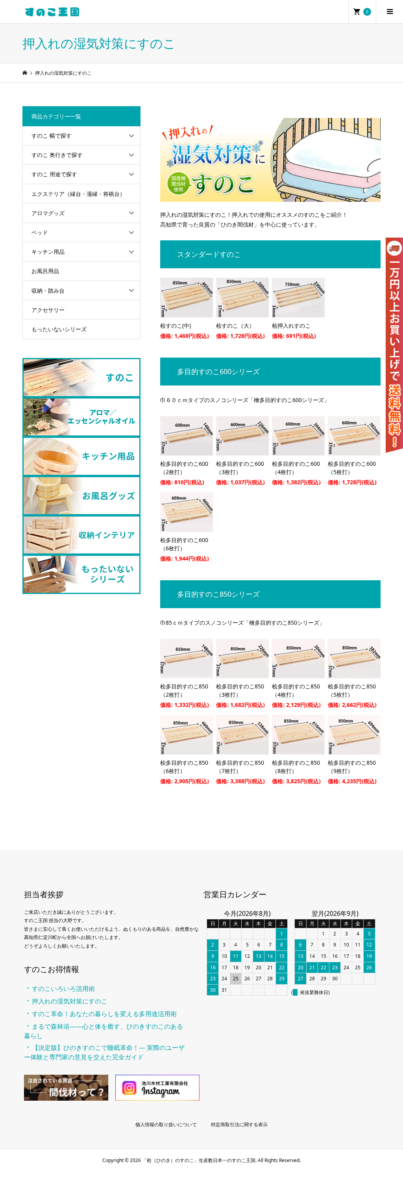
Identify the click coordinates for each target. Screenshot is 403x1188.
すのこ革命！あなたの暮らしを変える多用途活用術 (104, 1013)
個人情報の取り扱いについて (166, 1124)
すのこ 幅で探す (51, 135)
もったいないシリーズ (59, 329)
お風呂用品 (45, 271)
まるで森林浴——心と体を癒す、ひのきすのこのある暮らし (103, 1031)
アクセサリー (48, 310)
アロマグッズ (48, 213)
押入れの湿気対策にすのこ (69, 1001)
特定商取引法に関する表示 (239, 1124)
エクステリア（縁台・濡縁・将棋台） (78, 193)
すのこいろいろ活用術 (63, 988)
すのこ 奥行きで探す (57, 155)
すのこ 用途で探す (54, 174)
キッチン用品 (48, 251)
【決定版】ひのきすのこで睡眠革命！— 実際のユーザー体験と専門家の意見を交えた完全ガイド (104, 1052)
